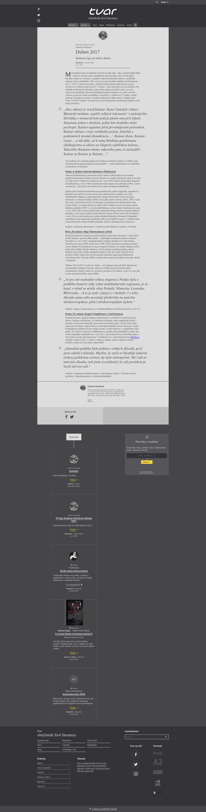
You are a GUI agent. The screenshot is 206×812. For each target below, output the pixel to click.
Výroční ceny (89, 768)
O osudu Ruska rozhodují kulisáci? (74, 634)
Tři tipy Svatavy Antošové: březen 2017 (74, 519)
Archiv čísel (92, 740)
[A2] (157, 763)
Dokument (80, 768)
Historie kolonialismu (99, 766)
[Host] (157, 753)
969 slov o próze (83, 771)
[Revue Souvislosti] (157, 772)
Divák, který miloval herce (74, 571)
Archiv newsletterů (146, 472)
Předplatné (92, 745)
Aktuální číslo (43, 740)
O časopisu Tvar (69, 749)
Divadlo (88, 766)
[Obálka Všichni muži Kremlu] (74, 612)
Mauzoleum (81, 766)
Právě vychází (101, 763)
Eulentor (73, 471)
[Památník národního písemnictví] (157, 783)
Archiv (129, 25)
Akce (101, 25)
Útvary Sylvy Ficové (102, 768)
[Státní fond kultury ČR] (157, 792)
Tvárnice (120, 25)
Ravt (95, 25)
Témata (84, 25)
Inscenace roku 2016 (74, 694)
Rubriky (72, 25)
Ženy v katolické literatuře (86, 763)
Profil (89, 400)
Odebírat (146, 462)
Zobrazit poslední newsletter (146, 467)
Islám (92, 771)
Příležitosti (110, 25)
